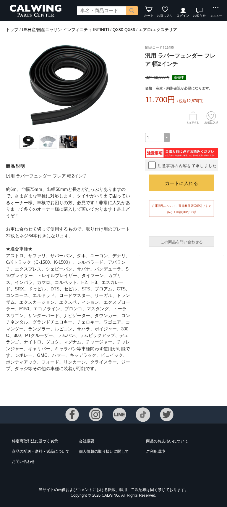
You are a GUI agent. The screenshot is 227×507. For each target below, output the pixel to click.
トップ (12, 29)
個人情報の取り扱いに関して (104, 451)
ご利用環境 (155, 451)
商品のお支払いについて (167, 441)
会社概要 (86, 441)
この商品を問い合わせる (181, 242)
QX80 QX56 (124, 29)
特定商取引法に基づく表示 (35, 441)
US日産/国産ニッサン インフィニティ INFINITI (65, 29)
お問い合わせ (23, 461)
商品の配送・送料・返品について (40, 451)
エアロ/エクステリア (158, 29)
